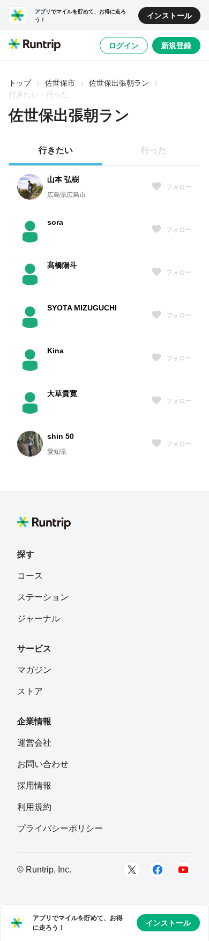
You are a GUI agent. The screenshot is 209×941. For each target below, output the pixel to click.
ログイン (124, 45)
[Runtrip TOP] (35, 45)
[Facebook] (157, 869)
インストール (169, 15)
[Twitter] (131, 869)
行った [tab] (154, 150)
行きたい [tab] (56, 150)
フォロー (179, 187)
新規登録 (176, 45)
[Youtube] (183, 869)
